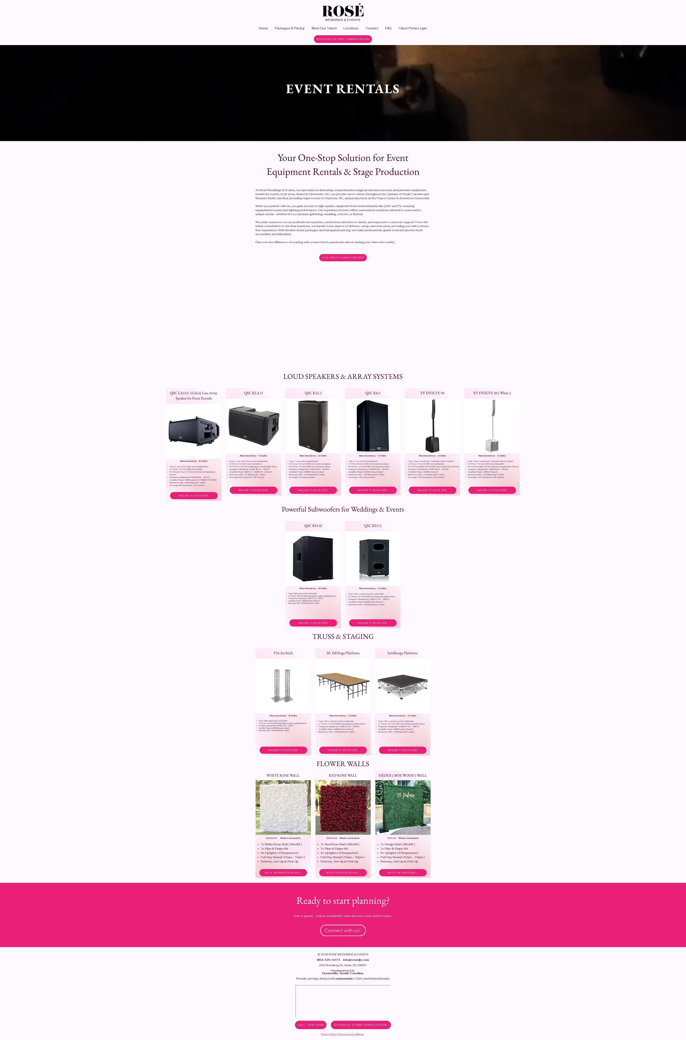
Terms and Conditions (351, 1034)
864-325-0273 (328, 960)
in (344, 960)
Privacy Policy (329, 1034)
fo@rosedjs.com (357, 960)
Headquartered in (341, 972)
